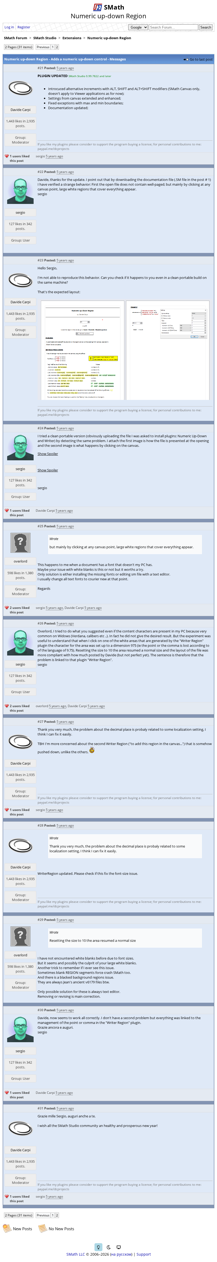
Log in (9, 27)
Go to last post (201, 59)
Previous (43, 47)
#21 (40, 68)
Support (144, 1254)
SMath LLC (75, 1254)
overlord (20, 561)
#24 (40, 428)
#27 (40, 721)
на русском (121, 1254)
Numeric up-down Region (109, 37)
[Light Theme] (98, 1247)
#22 (40, 172)
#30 (40, 1010)
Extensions (71, 37)
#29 (40, 919)
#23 (40, 260)
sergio (40, 156)
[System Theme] (119, 1247)
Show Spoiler (48, 453)
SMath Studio (44, 37)
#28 (40, 825)
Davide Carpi (20, 109)
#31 (40, 1108)
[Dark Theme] (108, 1247)
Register (23, 27)
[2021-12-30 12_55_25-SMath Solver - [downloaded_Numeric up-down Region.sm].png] (125, 398)
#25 (40, 526)
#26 (40, 623)
